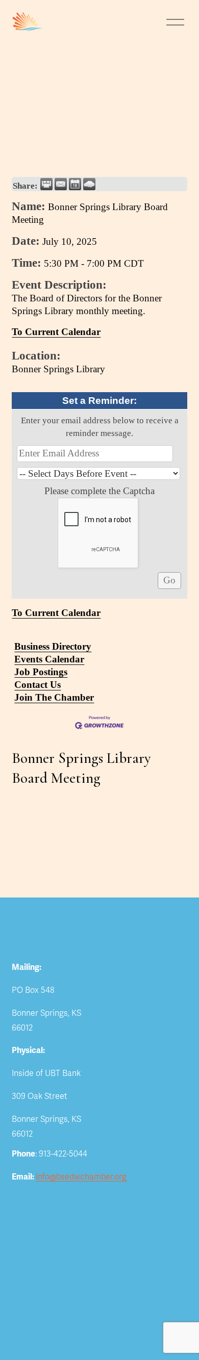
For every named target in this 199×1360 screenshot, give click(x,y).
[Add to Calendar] (75, 184)
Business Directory (52, 646)
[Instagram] (147, 966)
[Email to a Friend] (61, 184)
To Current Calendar (56, 331)
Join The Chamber (54, 697)
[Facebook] (128, 966)
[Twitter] (109, 966)
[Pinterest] (167, 966)
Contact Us (37, 684)
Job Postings (40, 671)
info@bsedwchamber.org (81, 1177)
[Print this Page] (46, 184)
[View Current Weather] (89, 184)
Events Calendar (49, 659)
